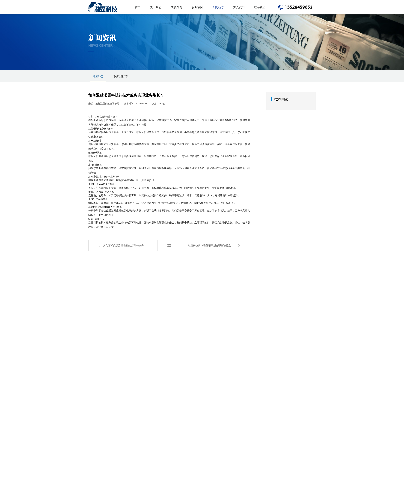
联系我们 (259, 7)
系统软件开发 (120, 76)
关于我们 (155, 7)
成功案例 (176, 7)
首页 (137, 7)
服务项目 (197, 7)
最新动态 (98, 76)
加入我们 (239, 7)
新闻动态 (218, 7)
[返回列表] (169, 245)
